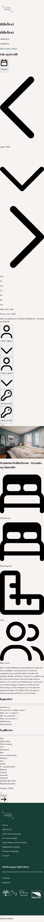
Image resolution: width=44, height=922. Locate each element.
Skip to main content (8, 48)
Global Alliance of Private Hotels (14, 843)
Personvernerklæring (10, 851)
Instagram (6, 882)
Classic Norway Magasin (11, 834)
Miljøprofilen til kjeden (11, 847)
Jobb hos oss (7, 829)
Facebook (6, 878)
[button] (22, 108)
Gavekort (5, 856)
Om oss (5, 825)
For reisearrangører (9, 838)
